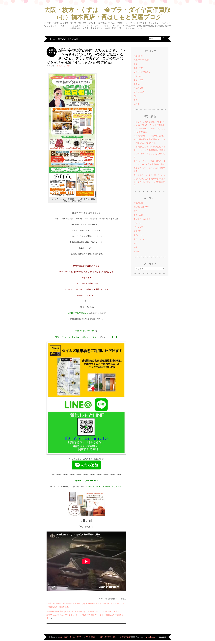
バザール (137, 76)
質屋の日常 (138, 56)
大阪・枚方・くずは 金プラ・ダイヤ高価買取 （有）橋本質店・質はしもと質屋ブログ (95, 637)
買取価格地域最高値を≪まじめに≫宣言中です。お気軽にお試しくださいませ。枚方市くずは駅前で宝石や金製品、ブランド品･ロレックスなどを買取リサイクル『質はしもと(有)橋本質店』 (86, 614)
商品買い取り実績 (141, 60)
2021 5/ (52, 52)
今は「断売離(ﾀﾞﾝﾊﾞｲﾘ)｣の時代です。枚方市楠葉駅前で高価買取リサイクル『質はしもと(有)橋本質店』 (149, 139)
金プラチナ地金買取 (142, 72)
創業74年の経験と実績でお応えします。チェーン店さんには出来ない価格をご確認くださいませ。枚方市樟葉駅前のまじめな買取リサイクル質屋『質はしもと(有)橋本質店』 (86, 56)
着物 (135, 100)
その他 (136, 104)
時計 (135, 96)
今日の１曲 (61, 66)
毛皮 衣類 (138, 68)
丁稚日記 (137, 84)
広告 (69, 66)
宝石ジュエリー (140, 92)
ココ (113, 336)
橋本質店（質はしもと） (68, 39)
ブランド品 (138, 80)
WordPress (150, 637)
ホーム (52, 39)
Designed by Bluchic (162, 637)
